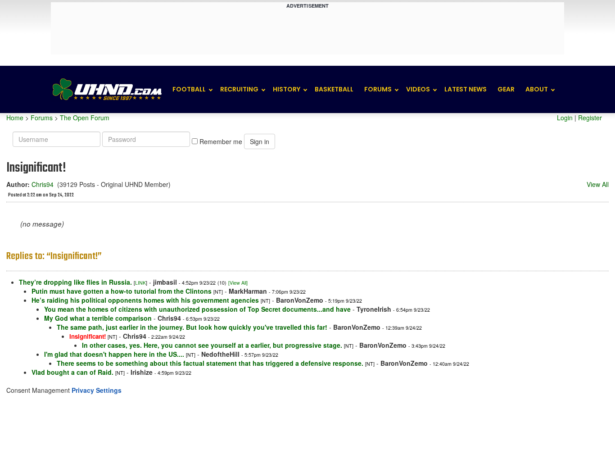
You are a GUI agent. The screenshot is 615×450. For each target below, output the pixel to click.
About (536, 89)
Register (590, 117)
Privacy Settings (97, 390)
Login (565, 117)
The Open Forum (84, 117)
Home (14, 117)
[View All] (238, 282)
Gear (506, 89)
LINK (140, 282)
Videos (418, 89)
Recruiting (239, 89)
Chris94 (43, 184)
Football (189, 89)
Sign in (259, 141)
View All (598, 184)
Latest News (465, 89)
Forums (378, 89)
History (286, 89)
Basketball (334, 89)
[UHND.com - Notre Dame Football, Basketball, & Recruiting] (107, 89)
